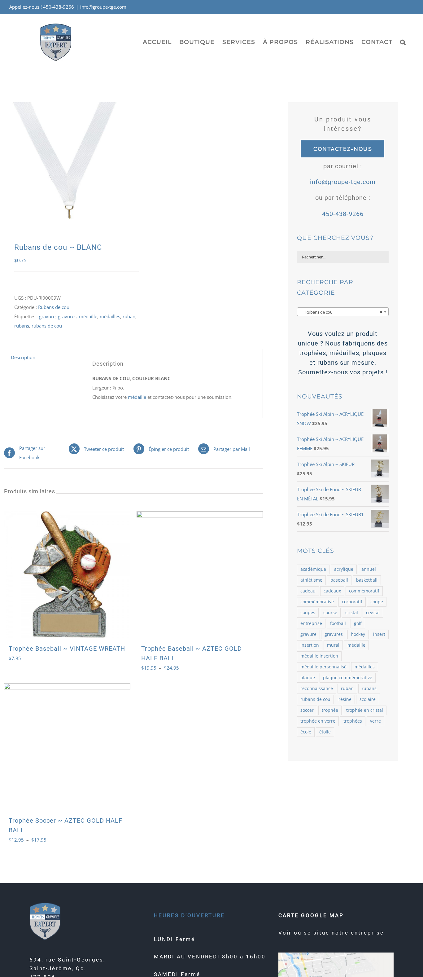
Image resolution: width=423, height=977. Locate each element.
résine (344, 699)
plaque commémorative (347, 677)
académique (313, 569)
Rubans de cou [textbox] (341, 312)
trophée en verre (317, 721)
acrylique (343, 569)
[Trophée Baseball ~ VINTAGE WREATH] (67, 574)
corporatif (352, 602)
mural (333, 645)
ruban (129, 316)
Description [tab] (23, 357)
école (305, 732)
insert (379, 634)
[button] (403, 42)
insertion (309, 645)
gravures (67, 316)
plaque (307, 677)
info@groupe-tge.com (103, 7)
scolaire (368, 699)
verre (375, 721)
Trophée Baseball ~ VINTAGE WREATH (67, 648)
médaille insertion (319, 656)
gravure (47, 316)
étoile (325, 732)
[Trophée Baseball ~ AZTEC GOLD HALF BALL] (200, 574)
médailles (110, 316)
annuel (368, 569)
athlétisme (311, 580)
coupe (376, 602)
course (330, 612)
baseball (339, 580)
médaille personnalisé (323, 667)
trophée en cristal (364, 710)
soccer (307, 710)
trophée (330, 710)
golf (358, 623)
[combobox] (343, 311)
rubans (21, 326)
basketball (366, 580)
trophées (352, 721)
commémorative (317, 602)
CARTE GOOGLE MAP (311, 915)
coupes (307, 612)
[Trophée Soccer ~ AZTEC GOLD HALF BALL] (67, 746)
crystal (373, 612)
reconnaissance (316, 688)
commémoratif (364, 591)
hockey (358, 634)
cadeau (308, 591)
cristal (351, 612)
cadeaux (332, 591)
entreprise (311, 623)
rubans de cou (47, 326)
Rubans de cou (53, 307)
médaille (88, 316)
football (338, 623)
